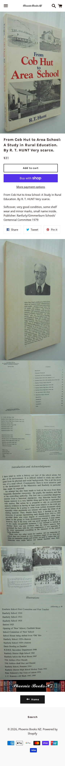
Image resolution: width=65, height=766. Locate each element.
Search (33, 717)
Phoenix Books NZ (29, 729)
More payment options (30, 187)
